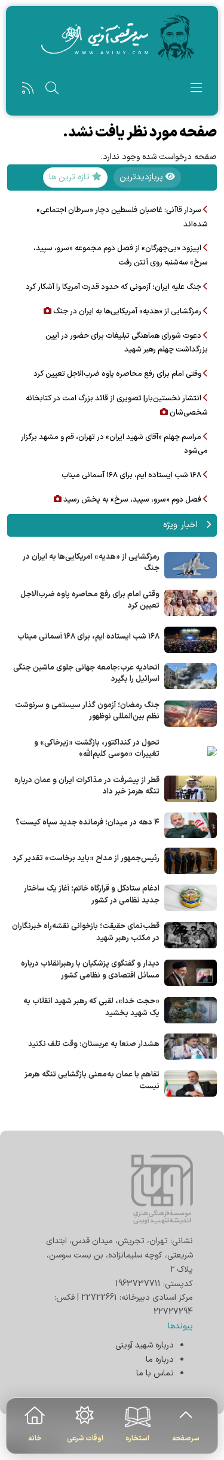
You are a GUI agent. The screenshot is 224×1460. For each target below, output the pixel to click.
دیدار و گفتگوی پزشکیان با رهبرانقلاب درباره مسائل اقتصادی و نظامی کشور (90, 970)
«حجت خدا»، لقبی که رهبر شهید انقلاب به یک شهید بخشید (91, 1007)
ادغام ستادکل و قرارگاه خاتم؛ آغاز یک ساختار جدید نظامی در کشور (91, 895)
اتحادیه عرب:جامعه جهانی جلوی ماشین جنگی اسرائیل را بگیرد (86, 674)
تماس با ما (155, 1373)
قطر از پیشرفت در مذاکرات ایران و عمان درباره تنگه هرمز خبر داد (86, 786)
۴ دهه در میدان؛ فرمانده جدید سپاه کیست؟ (87, 823)
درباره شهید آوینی (144, 1345)
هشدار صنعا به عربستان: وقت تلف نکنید (93, 1044)
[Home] (112, 37)
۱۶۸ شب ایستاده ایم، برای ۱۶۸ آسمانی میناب (88, 637)
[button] (196, 91)
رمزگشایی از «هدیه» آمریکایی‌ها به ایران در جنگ (91, 563)
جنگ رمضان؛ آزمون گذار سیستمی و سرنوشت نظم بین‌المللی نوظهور (87, 711)
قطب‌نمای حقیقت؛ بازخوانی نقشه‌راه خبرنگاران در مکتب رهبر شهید (85, 932)
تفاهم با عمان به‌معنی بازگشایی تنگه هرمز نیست (91, 1080)
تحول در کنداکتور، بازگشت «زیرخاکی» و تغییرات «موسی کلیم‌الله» (96, 749)
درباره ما (160, 1359)
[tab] (147, 177)
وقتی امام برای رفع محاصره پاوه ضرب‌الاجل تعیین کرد (89, 600)
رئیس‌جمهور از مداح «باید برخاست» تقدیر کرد (86, 858)
